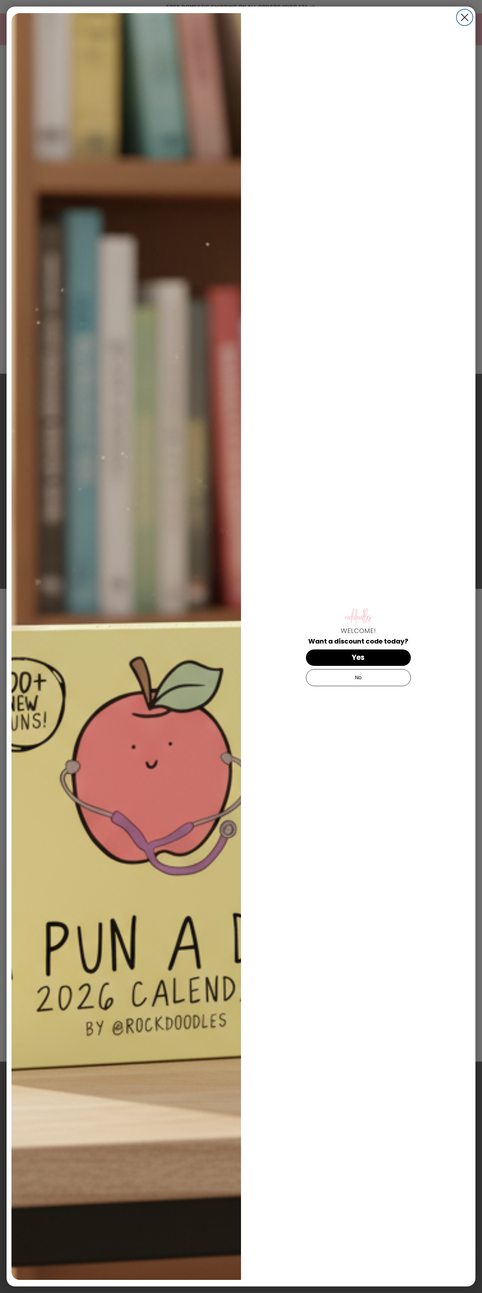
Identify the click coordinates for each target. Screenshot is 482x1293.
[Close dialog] (464, 17)
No (358, 677)
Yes (358, 657)
